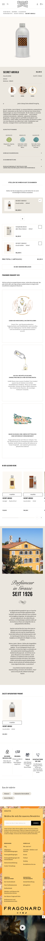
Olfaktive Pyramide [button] (10, 129)
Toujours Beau (21, 227)
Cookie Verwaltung (9, 866)
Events (25, 854)
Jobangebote (26, 885)
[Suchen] (7, 4)
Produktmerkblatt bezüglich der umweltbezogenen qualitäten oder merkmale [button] (19, 167)
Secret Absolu (21, 243)
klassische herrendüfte (22, 793)
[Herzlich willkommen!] (22, 4)
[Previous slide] (37, 517)
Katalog (25, 861)
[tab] (22, 129)
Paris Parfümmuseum (10, 885)
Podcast (25, 858)
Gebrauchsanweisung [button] (10, 153)
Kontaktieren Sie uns (29, 864)
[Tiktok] (26, 913)
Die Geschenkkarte (9, 882)
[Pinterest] (23, 913)
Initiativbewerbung (28, 882)
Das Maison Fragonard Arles (12, 896)
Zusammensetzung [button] (9, 159)
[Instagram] (17, 913)
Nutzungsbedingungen (10, 854)
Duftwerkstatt (8, 888)
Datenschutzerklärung (10, 863)
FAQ (5, 846)
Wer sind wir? (27, 846)
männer (6, 793)
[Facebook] (20, 913)
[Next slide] (41, 517)
